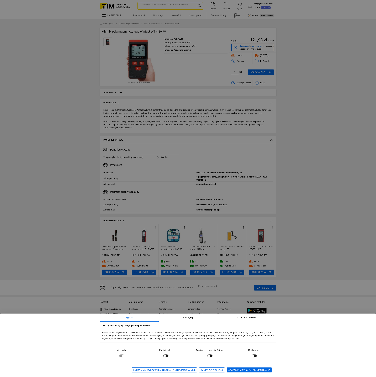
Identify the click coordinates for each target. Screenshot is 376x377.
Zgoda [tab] (129, 317)
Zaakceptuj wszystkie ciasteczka (249, 369)
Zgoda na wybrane (211, 369)
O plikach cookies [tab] (246, 317)
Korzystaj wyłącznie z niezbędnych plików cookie (164, 369)
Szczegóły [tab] (188, 317)
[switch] (165, 355)
